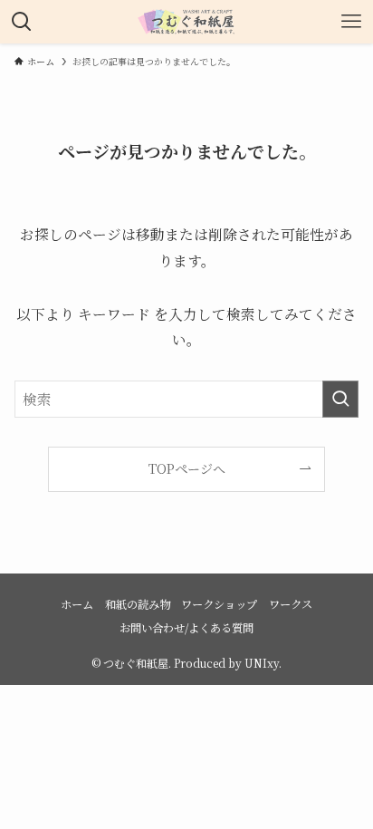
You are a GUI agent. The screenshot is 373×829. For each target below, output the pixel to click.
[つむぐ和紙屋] (186, 21)
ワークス (290, 604)
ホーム (77, 604)
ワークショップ (219, 604)
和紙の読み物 (137, 604)
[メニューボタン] (351, 21)
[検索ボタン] (21, 21)
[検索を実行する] (340, 399)
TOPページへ (186, 468)
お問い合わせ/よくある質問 (186, 628)
